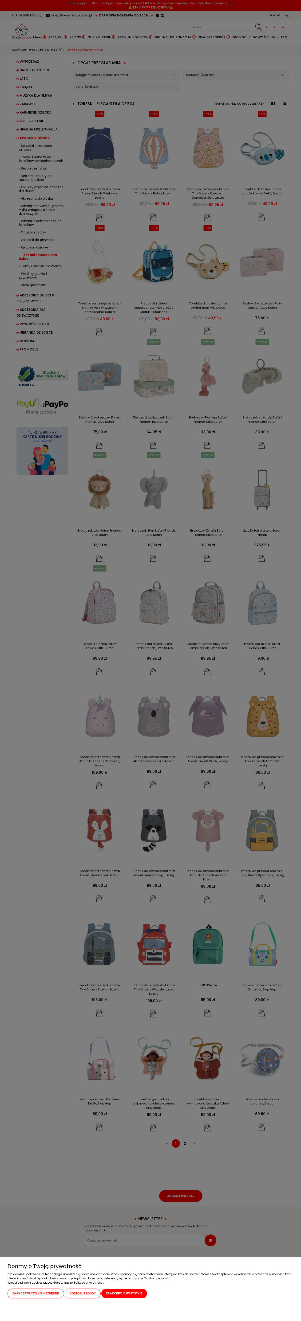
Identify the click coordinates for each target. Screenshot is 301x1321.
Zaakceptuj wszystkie (124, 1293)
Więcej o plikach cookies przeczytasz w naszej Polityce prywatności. (56, 1283)
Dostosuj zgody (83, 1293)
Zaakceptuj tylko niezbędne (35, 1293)
